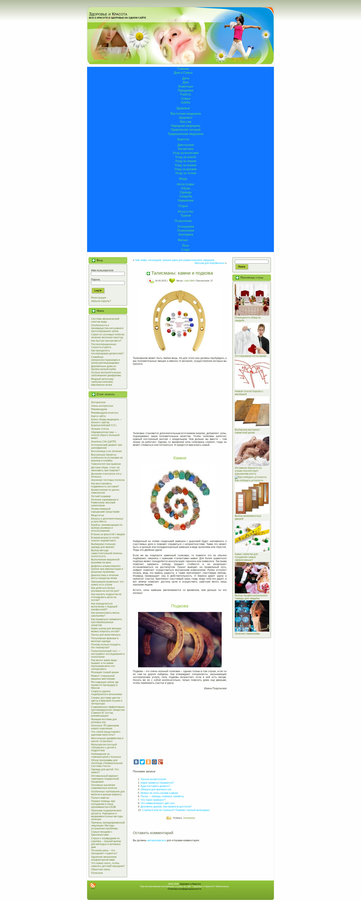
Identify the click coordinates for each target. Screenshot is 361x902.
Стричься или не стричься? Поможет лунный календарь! (176, 810)
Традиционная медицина (185, 134)
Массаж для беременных (210, 263)
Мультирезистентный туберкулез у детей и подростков (104, 747)
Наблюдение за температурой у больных (106, 755)
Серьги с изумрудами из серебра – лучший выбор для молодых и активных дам (106, 843)
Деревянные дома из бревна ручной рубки (103, 368)
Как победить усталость (249, 480)
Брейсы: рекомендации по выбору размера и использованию (106, 527)
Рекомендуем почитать (104, 412)
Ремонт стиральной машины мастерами (103, 677)
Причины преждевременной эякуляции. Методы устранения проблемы (108, 825)
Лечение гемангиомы (247, 633)
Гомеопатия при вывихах (106, 463)
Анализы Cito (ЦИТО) (103, 441)
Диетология (185, 145)
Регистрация (98, 297)
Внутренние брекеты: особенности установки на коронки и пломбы (107, 457)
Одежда (185, 192)
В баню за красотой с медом (108, 534)
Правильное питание (186, 129)
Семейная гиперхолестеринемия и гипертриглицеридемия (105, 360)
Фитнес (183, 240)
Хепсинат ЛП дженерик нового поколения (105, 727)
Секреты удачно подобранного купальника (106, 693)
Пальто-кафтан (100, 797)
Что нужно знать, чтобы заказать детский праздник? (108, 865)
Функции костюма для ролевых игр (104, 721)
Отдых (183, 206)
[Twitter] (142, 761)
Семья (185, 98)
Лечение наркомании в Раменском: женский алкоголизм (104, 502)
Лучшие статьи (100, 428)
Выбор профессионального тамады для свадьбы (251, 597)
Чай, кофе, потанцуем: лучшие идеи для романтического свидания (174, 260)
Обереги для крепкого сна (156, 789)
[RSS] (92, 886)
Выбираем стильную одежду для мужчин (103, 546)
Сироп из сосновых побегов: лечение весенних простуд (108, 336)
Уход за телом (185, 173)
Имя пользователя (102, 270)
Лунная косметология (153, 779)
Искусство (185, 211)
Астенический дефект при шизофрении (106, 446)
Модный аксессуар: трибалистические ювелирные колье (102, 382)
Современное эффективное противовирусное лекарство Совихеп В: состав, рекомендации (108, 711)
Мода (183, 178)
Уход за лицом (185, 161)
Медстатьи (97, 515)
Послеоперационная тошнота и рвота (103, 346)
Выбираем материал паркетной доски (247, 431)
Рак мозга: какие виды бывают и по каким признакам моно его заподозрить (104, 664)
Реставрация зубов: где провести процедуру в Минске (105, 685)
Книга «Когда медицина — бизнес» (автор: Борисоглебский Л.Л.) (106, 422)
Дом (185, 82)
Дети (185, 78)
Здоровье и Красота (108, 13)
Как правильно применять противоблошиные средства (106, 622)
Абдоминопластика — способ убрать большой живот (105, 435)
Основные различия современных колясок (104, 786)
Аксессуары (185, 184)
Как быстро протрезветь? (106, 340)
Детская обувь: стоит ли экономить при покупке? (105, 469)
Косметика (185, 149)
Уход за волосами (185, 153)
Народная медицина (185, 125)
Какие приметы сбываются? (157, 782)
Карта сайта (98, 416)
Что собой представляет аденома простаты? (106, 733)
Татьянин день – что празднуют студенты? (104, 852)
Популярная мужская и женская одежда (104, 640)
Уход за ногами (185, 165)
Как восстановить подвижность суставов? (105, 485)
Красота (183, 139)
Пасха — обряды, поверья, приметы (162, 796)
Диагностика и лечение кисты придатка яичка (105, 577)
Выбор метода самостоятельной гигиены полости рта (106, 553)
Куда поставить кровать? (155, 786)
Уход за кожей (185, 157)
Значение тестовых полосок (108, 480)
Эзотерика (185, 234)
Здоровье (183, 108)
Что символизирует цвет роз (158, 803)
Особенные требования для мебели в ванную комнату (108, 793)
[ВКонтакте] (136, 761)
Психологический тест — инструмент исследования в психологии (108, 654)
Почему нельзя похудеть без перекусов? (106, 646)
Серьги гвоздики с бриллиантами (101, 833)
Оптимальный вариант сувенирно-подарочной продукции (105, 778)
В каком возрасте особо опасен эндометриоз (105, 539)
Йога (185, 245)
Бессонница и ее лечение (106, 451)
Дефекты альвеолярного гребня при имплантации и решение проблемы (107, 569)
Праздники (185, 90)
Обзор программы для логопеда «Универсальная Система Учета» (107, 763)
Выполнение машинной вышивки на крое (105, 561)
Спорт (185, 249)
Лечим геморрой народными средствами (105, 510)
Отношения (185, 226)
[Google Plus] (160, 761)
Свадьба (185, 196)
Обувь (185, 188)
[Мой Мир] (154, 761)
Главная (183, 68)
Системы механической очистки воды (105, 320)
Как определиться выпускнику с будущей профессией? (104, 606)
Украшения (185, 200)
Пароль (95, 279)
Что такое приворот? (153, 799)
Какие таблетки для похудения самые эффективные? (246, 557)
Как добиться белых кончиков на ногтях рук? (105, 589)
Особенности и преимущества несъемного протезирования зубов (107, 328)
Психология (183, 221)
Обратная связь (100, 869)
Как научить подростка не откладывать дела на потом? (106, 597)
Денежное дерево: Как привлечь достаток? (166, 806)
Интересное (98, 402)
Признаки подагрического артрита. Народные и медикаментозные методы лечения (107, 815)
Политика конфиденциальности (184, 889)
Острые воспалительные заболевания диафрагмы (106, 374)
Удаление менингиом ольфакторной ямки (103, 858)
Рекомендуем (99, 409)
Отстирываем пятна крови (250, 356)
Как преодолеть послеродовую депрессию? (107, 352)
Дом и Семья (183, 72)
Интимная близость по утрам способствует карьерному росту (248, 470)
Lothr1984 (189, 280)
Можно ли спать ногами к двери (159, 793)
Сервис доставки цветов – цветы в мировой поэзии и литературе (106, 700)
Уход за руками (185, 169)
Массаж (185, 121)
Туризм (185, 215)
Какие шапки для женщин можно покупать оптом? (106, 630)
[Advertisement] (180, 397)
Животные (185, 86)
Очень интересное (102, 405)
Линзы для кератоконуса (106, 634)
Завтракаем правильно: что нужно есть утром (107, 583)
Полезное (97, 873)
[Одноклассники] (148, 761)
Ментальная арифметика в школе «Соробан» (107, 740)
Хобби (185, 102)
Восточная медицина (185, 113)
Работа (185, 94)
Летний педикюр (101, 496)
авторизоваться (156, 840)
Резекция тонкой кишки (105, 672)
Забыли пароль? (101, 301)
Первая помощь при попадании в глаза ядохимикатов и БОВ (103, 804)
